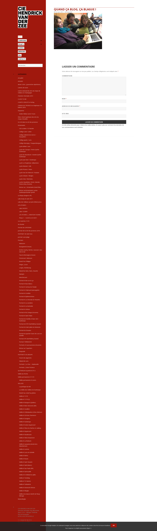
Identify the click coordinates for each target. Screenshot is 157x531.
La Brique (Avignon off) (25, 195)
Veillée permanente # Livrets (27, 380)
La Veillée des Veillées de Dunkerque (30, 390)
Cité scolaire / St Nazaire (26, 128)
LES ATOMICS (22, 205)
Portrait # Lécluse (24, 309)
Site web (65, 113)
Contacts (21, 59)
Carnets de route (23, 87)
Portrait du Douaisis (25, 330)
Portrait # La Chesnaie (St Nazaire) (29, 300)
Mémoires (21, 51)
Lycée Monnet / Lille (25, 166)
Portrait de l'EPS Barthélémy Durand (30, 324)
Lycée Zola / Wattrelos (26, 179)
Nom (64, 99)
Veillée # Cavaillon (24, 409)
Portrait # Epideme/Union (26, 296)
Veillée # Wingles (24, 491)
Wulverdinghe (22, 499)
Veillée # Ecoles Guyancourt (27, 425)
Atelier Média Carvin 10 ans (27, 114)
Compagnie (22, 40)
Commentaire (67, 76)
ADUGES (20, 81)
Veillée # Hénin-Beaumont (27, 438)
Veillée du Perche (23, 374)
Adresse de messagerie (71, 106)
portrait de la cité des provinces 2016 (29, 231)
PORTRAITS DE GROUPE (25, 354)
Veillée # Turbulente (25, 484)
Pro (19, 55)
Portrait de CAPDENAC (25, 227)
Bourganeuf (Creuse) (25, 246)
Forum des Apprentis (25, 358)
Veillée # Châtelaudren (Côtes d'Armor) (30, 412)
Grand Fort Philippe (25, 261)
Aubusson (22, 243)
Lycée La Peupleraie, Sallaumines (29, 163)
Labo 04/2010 (23, 208)
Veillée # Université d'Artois (27, 487)
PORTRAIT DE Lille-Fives (25, 234)
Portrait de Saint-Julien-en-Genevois (29, 327)
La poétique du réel (25, 386)
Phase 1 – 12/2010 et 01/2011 (28, 218)
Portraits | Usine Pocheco (27, 367)
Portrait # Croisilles (25, 293)
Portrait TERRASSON (25, 342)
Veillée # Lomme (24, 449)
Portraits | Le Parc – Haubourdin (29, 364)
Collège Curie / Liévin (25, 132)
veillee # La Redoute (25, 441)
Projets (21, 44)
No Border (21, 224)
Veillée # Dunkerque (25, 422)
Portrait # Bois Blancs (25, 284)
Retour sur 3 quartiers (25, 348)
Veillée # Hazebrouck (25, 434)
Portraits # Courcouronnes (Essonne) (30, 345)
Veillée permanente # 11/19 (26, 377)
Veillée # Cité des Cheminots (27, 415)
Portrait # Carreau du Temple (28, 287)
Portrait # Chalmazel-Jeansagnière (29, 290)
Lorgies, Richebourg (25, 268)
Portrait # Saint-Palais (25, 316)
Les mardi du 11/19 (23, 221)
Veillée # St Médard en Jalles (27, 475)
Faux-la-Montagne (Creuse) (27, 255)
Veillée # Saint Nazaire (25, 462)
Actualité (20, 78)
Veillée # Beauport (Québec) (27, 402)
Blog (20, 37)
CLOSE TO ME (22, 99)
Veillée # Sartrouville (25, 471)
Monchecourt (23, 277)
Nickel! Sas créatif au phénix (27, 393)
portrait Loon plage (23, 237)
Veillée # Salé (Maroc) (25, 465)
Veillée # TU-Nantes (25, 481)
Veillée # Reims (23, 455)
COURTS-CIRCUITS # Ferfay (26, 102)
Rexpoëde (22, 351)
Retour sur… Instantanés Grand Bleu (30, 187)
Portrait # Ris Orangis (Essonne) (28, 312)
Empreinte (21, 111)
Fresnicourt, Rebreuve (25, 258)
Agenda (21, 48)
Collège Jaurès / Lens (25, 140)
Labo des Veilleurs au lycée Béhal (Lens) (29, 202)
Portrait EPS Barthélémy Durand (28, 339)
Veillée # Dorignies (24, 418)
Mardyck (21, 274)
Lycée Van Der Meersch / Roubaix (29, 172)
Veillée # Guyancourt (25, 431)
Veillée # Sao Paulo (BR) (26, 468)
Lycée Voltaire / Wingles (26, 176)
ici (90, 528)
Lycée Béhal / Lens (24, 146)
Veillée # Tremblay (24, 478)
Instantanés (21, 125)
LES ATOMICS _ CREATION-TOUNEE (30, 215)
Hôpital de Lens (23, 361)
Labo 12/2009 (23, 211)
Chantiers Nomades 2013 (25, 96)
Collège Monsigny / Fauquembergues (30, 143)
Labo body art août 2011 (25, 199)
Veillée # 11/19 (23, 396)
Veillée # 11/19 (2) (24, 399)
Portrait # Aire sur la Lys (26, 280)
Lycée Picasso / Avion (25, 169)
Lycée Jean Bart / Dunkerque (27, 160)
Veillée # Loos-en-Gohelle (26, 452)
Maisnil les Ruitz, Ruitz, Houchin (28, 271)
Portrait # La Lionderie (26, 303)
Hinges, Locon (23, 264)
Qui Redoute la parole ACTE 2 (26, 370)
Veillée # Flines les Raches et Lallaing (30, 428)
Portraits (20, 240)
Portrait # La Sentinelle (26, 306)
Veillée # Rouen (23, 459)
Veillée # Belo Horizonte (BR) (27, 406)
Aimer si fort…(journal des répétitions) (29, 84)
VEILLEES (20, 383)
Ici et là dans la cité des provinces (28, 122)
